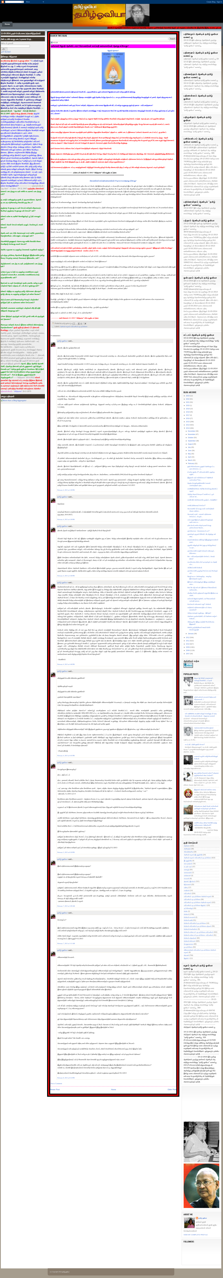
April (190, 457)
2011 (188, 641)
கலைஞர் (186, 870)
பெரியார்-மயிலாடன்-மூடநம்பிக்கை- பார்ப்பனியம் (198, 935)
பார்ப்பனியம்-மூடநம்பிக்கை (192, 899)
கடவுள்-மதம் (188, 867)
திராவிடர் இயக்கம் (189, 881)
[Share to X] (76, 323)
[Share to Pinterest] (81, 323)
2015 (188, 422)
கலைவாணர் (188, 873)
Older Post (172, 1089)
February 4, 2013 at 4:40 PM (66, 576)
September (192, 441)
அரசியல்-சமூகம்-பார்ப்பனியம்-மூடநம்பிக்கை (73, 326)
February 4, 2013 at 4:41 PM (66, 755)
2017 (188, 415)
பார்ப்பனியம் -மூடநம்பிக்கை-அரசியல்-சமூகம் (198, 896)
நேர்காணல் (187, 884)
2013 (188, 428)
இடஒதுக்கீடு (188, 861)
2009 (188, 647)
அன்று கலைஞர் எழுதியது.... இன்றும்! (199, 613)
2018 (188, 412)
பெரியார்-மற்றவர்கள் (190, 938)
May (189, 454)
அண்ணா (187, 846)
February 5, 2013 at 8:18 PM (66, 852)
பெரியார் (186, 914)
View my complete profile (196, 1235)
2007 (188, 654)
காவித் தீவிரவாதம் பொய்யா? (196, 505)
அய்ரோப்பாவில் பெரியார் (195, 568)
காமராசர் (186, 878)
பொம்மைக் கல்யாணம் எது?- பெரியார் (199, 604)
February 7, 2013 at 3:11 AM (66, 943)
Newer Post (55, 1089)
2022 (188, 399)
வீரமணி (186, 955)
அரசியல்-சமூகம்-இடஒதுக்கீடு (193, 855)
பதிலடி (186, 887)
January (191, 634)
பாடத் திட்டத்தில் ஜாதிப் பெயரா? (195, 744)
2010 (188, 644)
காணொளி (187, 876)
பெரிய (186, 911)
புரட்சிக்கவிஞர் (188, 908)
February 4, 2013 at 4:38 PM (66, 490)
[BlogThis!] (74, 323)
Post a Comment (56, 1083)
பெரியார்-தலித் (188, 920)
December (192, 431)
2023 (188, 396)
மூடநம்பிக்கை (188, 947)
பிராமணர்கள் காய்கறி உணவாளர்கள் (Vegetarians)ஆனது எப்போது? (113, 181)
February (191, 463)
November (192, 434)
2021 (188, 402)
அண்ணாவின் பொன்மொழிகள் (204, 728)
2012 (188, 637)
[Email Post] (84, 323)
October (191, 438)
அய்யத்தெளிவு (188, 852)
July (189, 447)
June (190, 450)
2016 (188, 418)
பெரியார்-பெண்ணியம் (190, 929)
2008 (188, 650)
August (190, 444)
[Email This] (71, 323)
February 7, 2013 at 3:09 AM (66, 906)
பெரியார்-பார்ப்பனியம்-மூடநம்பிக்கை (195, 923)
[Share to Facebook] (79, 323)
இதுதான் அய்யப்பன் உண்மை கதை (205, 790)
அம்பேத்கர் (187, 849)
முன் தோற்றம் (6, 52)
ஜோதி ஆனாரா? (113, 51)
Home (7, 24)
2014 (188, 425)
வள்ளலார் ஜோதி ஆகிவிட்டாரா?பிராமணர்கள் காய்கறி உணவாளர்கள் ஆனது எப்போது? (90, 46)
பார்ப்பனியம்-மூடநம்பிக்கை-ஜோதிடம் (195, 905)
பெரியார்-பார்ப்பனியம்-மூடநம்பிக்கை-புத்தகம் (197, 926)
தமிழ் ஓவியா (85, 6)
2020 (188, 405)
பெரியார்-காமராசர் (189, 917)
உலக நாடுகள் (188, 864)
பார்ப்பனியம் (187, 893)
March (190, 460)
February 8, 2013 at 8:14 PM (66, 1078)
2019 (188, 409)
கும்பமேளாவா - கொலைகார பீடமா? (198, 531)
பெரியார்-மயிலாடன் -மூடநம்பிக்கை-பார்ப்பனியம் (198, 932)
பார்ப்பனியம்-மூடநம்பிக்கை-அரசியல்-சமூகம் (197, 902)
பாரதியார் (187, 890)
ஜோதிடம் (187, 958)
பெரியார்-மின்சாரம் (189, 941)
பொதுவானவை (188, 944)
